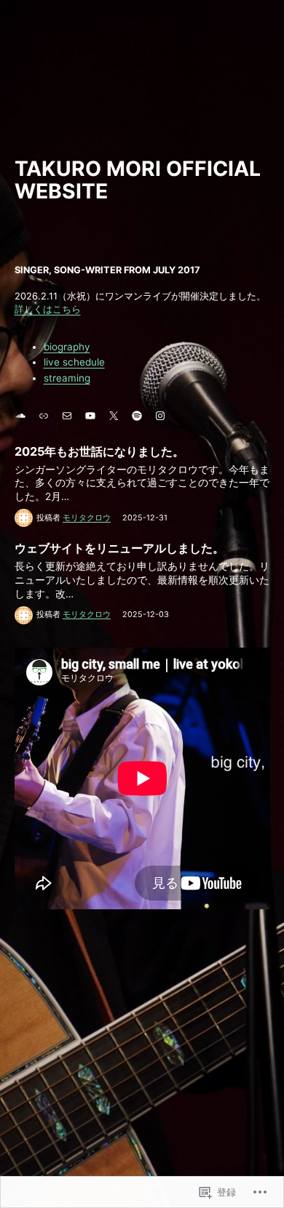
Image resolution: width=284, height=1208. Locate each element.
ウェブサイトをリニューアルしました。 (119, 548)
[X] (113, 416)
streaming (67, 378)
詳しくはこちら (48, 309)
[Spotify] (137, 416)
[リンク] (44, 416)
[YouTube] (90, 416)
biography (67, 347)
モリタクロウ (87, 518)
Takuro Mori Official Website (138, 180)
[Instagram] (160, 416)
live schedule (74, 362)
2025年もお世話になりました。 (99, 451)
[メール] (67, 416)
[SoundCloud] (20, 416)
